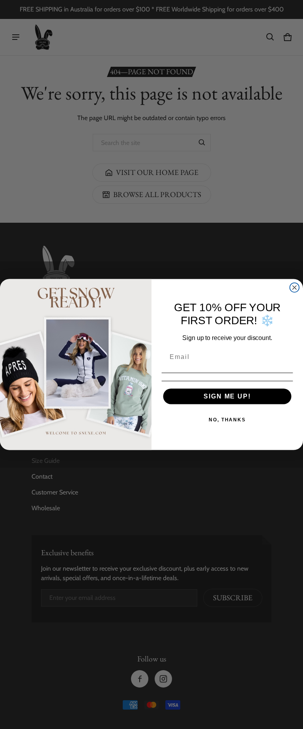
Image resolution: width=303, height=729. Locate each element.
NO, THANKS (227, 420)
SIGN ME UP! (227, 396)
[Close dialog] (294, 287)
